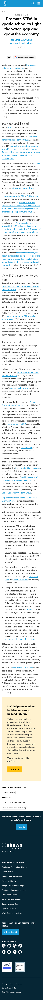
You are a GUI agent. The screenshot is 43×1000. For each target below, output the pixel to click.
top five (36, 163)
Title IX (10, 127)
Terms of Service (16, 984)
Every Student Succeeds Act (27, 468)
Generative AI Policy (9, 988)
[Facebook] (4, 953)
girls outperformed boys (23, 188)
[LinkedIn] (4, 947)
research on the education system (20, 639)
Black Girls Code (20, 579)
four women (26, 447)
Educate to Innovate (19, 388)
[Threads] (15, 947)
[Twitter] (15, 953)
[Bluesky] (9, 947)
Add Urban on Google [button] (26, 57)
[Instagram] (20, 947)
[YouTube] (9, 953)
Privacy (4, 984)
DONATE (14, 769)
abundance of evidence (22, 667)
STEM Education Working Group (16, 492)
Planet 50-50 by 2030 (16, 424)
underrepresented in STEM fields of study (20, 196)
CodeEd (29, 609)
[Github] (20, 953)
